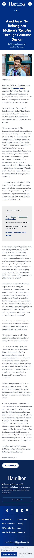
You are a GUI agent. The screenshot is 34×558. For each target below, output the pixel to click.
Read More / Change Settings (25, 555)
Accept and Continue (9, 554)
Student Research (17, 47)
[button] (4, 3)
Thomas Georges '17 (18, 44)
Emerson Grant (17, 88)
